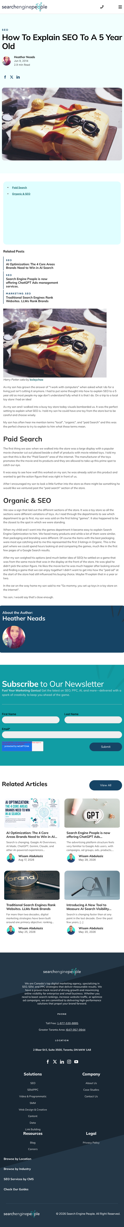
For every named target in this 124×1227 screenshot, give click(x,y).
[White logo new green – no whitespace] (22, 1212)
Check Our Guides (16, 1189)
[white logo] (62, 969)
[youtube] (76, 1062)
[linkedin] (62, 1062)
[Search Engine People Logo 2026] (24, 4)
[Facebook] (5, 77)
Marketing (15, 293)
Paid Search (19, 187)
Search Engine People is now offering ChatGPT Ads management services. (32, 282)
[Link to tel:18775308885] (102, 7)
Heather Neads (23, 618)
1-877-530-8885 (67, 1023)
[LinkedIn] (18, 77)
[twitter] (55, 1062)
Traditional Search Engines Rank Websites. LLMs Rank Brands (29, 299)
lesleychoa (36, 379)
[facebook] (48, 1062)
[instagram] (69, 1062)
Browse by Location (17, 1159)
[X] (11, 77)
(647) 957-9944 (75, 1029)
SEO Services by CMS (19, 1179)
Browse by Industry (17, 1169)
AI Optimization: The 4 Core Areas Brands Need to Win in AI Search (30, 266)
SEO (5, 29)
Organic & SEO (21, 193)
